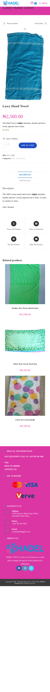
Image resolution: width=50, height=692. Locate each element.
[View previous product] (4, 24)
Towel (23, 158)
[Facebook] (19, 568)
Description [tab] (25, 175)
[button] (25, 29)
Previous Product (12, 23)
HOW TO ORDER (12, 466)
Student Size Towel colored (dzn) (25, 308)
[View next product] (45, 24)
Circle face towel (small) (25, 420)
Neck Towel (16, 158)
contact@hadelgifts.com (21, 532)
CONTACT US (11, 469)
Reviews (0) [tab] (25, 181)
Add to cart (27, 145)
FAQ (6, 463)
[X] (31, 568)
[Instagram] (25, 568)
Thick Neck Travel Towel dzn (25, 364)
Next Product (39, 23)
